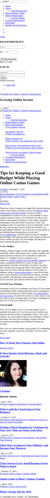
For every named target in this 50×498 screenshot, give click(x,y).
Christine (4, 189)
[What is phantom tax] (15, 134)
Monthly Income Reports (15, 25)
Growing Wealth (18, 18)
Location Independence (15, 20)
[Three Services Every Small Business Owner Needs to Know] (25, 458)
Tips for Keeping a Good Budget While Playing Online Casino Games (24, 195)
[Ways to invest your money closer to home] (24, 148)
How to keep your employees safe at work (23, 145)
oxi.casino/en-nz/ (9, 234)
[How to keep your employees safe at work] (24, 141)
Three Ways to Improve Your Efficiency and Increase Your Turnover (24, 447)
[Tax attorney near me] (15, 127)
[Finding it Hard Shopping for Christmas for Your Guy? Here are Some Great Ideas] (25, 422)
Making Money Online (15, 13)
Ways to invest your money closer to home (23, 152)
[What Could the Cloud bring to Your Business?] (21, 404)
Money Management (14, 15)
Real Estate (10, 23)
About (8, 8)
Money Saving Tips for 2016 (15, 491)
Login (2, 37)
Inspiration (4, 166)
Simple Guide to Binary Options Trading (22, 479)
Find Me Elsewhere (19, 11)
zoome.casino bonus (22, 272)
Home (8, 6)
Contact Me (10, 85)
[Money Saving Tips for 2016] (13, 486)
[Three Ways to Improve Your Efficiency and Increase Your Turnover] (25, 440)
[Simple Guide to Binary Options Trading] (18, 474)
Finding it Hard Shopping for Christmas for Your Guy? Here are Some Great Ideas (24, 429)
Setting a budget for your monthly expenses (27, 260)
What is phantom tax (14, 138)
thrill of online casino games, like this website (24, 211)
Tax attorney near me (14, 131)
